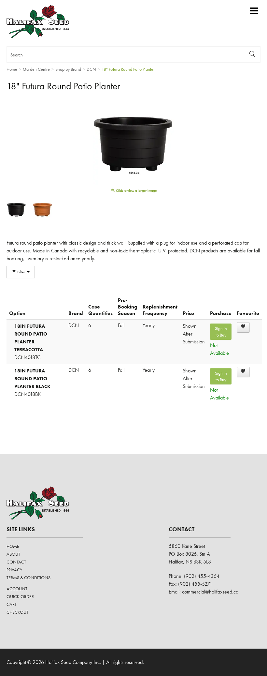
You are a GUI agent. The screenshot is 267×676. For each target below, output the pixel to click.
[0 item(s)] (244, 7)
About (13, 554)
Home (13, 546)
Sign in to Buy (221, 331)
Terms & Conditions (28, 577)
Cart (12, 604)
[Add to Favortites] (243, 327)
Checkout (17, 612)
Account (17, 589)
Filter (21, 272)
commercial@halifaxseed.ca (210, 591)
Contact (16, 562)
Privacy (14, 570)
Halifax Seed (43, 21)
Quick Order (20, 596)
